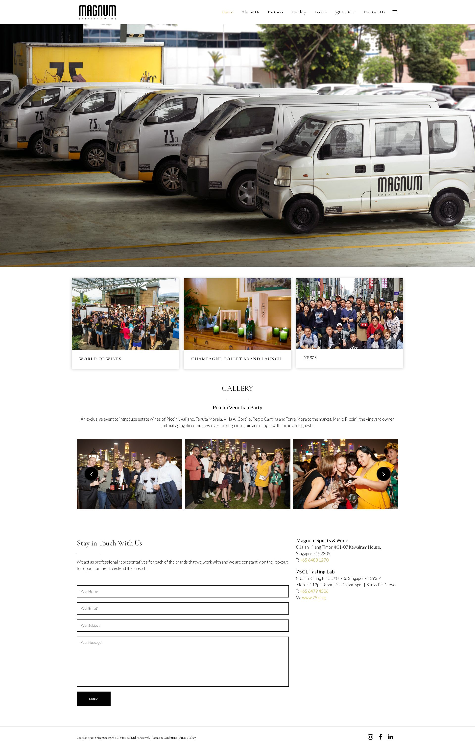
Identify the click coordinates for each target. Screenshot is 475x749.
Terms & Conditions (164, 737)
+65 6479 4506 (314, 591)
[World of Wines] (125, 314)
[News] (349, 313)
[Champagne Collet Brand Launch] (237, 314)
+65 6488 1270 (314, 560)
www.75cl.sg (314, 597)
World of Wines (100, 359)
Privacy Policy (187, 737)
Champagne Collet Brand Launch (236, 359)
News (310, 357)
